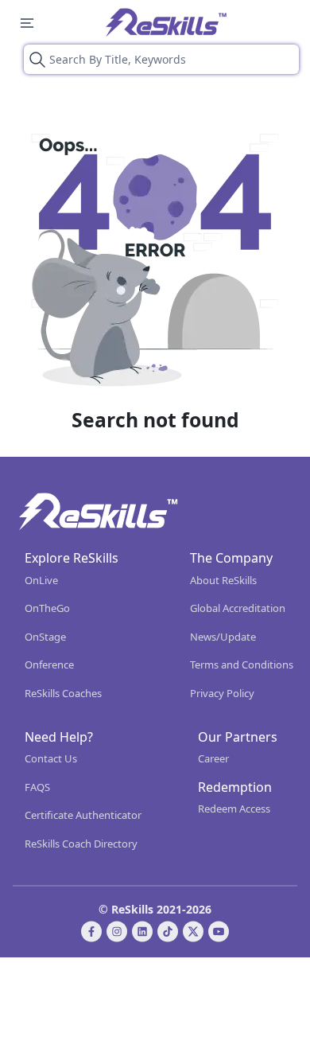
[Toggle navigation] (27, 22)
